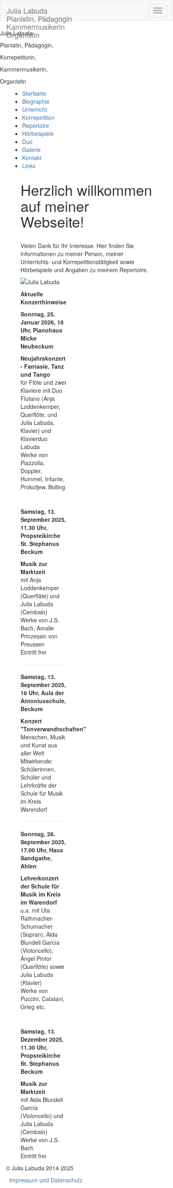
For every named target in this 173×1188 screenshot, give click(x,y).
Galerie (31, 150)
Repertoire (35, 125)
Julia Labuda (39, 13)
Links (28, 166)
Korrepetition (38, 117)
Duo (27, 141)
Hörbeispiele (38, 133)
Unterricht (34, 109)
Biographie (35, 101)
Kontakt (31, 158)
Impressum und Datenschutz (46, 1180)
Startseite (34, 93)
